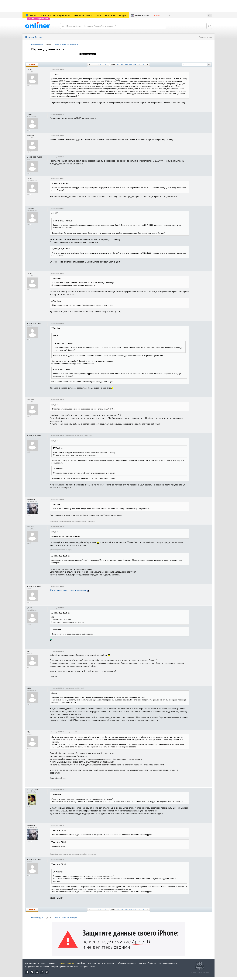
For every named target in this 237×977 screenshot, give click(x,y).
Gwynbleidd (31, 499)
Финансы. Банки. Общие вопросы (66, 44)
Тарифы (70, 963)
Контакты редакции (47, 963)
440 (112, 64)
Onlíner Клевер (142, 15)
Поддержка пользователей (37, 966)
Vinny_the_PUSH (33, 790)
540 (143, 64)
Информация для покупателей (64, 966)
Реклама (61, 963)
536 (126, 64)
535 (122, 64)
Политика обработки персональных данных (157, 963)
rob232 (29, 688)
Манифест (80, 963)
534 (118, 64)
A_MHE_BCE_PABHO (34, 157)
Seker (28, 651)
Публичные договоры (126, 963)
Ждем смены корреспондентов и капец (68, 590)
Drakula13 (30, 135)
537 (130, 64)
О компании (30, 963)
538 (134, 64)
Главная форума (37, 44)
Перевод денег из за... (49, 49)
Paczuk (29, 114)
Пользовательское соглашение (101, 963)
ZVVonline (30, 208)
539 (139, 64)
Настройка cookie (87, 966)
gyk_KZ (29, 69)
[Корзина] (209, 26)
